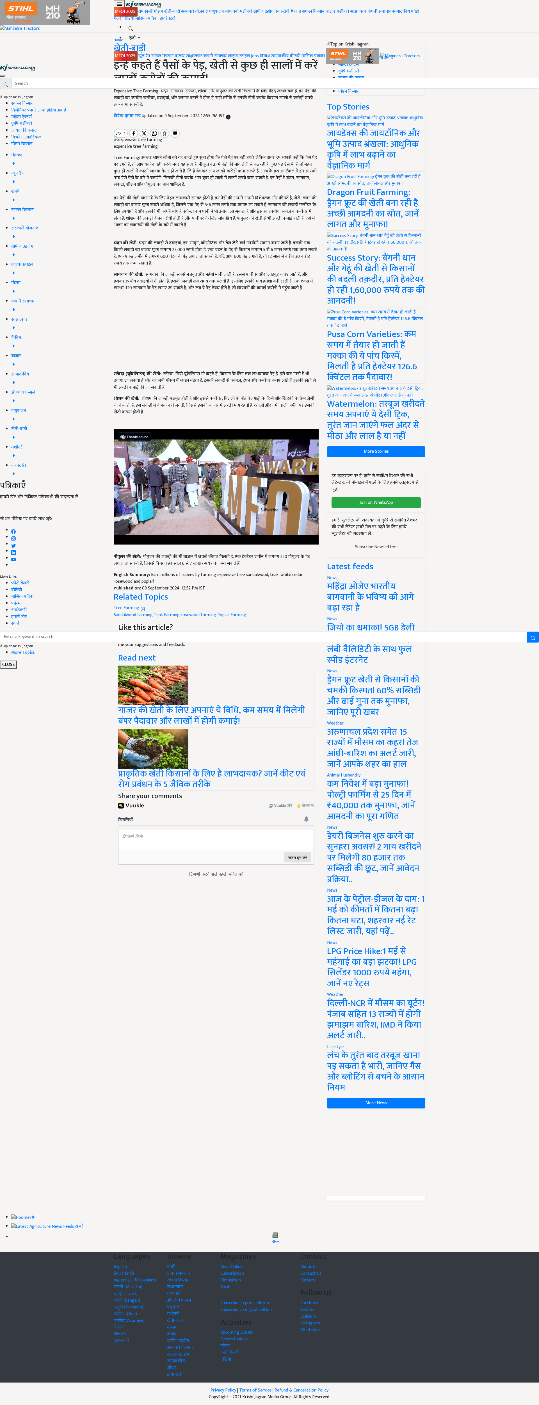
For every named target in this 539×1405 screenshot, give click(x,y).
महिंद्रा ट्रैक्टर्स (21, 117)
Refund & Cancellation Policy (301, 1390)
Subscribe (269, 510)
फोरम (15, 603)
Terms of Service (255, 1390)
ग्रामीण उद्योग (263, 11)
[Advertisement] (376, 1152)
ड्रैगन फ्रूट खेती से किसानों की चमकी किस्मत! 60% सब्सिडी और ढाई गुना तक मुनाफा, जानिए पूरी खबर (374, 695)
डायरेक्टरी (167, 18)
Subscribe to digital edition (246, 1309)
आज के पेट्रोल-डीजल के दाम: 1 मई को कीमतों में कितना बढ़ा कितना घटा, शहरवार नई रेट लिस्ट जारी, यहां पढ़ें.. (376, 915)
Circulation (230, 1280)
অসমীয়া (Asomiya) (129, 1320)
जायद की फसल (24, 130)
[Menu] (119, 4)
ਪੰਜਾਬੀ (119, 1327)
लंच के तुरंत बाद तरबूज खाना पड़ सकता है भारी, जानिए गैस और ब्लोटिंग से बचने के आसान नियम (375, 1071)
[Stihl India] (353, 56)
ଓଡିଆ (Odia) (125, 1314)
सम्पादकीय (401, 11)
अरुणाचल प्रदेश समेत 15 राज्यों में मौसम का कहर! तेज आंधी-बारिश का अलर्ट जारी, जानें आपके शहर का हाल (372, 748)
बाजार (330, 11)
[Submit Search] (533, 637)
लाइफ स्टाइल (239, 56)
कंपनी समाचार (379, 11)
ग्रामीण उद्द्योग (178, 1341)
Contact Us (310, 1273)
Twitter (307, 1309)
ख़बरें (149, 11)
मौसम (158, 11)
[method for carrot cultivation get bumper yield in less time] (153, 685)
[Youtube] (13, 558)
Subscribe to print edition (244, 1303)
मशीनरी (246, 11)
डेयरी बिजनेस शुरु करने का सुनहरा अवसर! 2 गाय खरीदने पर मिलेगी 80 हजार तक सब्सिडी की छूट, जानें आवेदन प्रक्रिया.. (374, 858)
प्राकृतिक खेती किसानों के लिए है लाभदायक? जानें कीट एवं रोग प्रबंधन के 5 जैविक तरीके (211, 779)
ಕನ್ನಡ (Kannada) (128, 1307)
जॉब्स (275, 1241)
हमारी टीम (19, 617)
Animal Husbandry (343, 775)
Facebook (309, 1303)
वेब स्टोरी (282, 11)
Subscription (232, 1273)
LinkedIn (308, 1316)
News (332, 671)
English (120, 1266)
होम (140, 11)
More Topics (23, 652)
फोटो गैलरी (20, 583)
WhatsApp (310, 1330)
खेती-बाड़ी (172, 11)
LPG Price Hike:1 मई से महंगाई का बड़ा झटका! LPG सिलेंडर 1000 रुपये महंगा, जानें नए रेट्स (372, 967)
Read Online (231, 1266)
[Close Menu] (2, 76)
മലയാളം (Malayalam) (135, 1280)
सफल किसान (313, 11)
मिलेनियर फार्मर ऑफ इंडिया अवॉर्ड (38, 110)
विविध (265, 56)
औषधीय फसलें (179, 1300)
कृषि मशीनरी (21, 123)
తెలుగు (120, 1334)
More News (376, 1103)
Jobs (255, 56)
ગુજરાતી (121, 1341)
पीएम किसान (22, 144)
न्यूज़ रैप (144, 56)
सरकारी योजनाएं (195, 11)
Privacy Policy (223, 1390)
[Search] (131, 27)
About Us (309, 1266)
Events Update (234, 1339)
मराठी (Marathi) (128, 1287)
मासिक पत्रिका (147, 18)
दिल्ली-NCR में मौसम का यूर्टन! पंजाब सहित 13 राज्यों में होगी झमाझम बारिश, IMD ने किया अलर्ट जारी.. (375, 1019)
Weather (335, 723)
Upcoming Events (236, 1332)
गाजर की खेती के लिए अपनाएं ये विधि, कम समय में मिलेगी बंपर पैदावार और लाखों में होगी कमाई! (211, 715)
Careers (307, 1280)
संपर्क (15, 623)
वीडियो (129, 18)
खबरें (171, 1266)
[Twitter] (13, 544)
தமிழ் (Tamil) (126, 1293)
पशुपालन (216, 11)
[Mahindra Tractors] (400, 56)
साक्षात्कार (358, 11)
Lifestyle (335, 1047)
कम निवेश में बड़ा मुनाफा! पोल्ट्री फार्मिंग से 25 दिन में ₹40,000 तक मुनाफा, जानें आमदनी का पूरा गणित (371, 800)
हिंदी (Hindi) (124, 1273)
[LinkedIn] (13, 551)
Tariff (225, 1287)
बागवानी (232, 11)
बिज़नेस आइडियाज (26, 137)
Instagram (310, 1323)
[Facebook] (13, 530)
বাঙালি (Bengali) (127, 1300)
